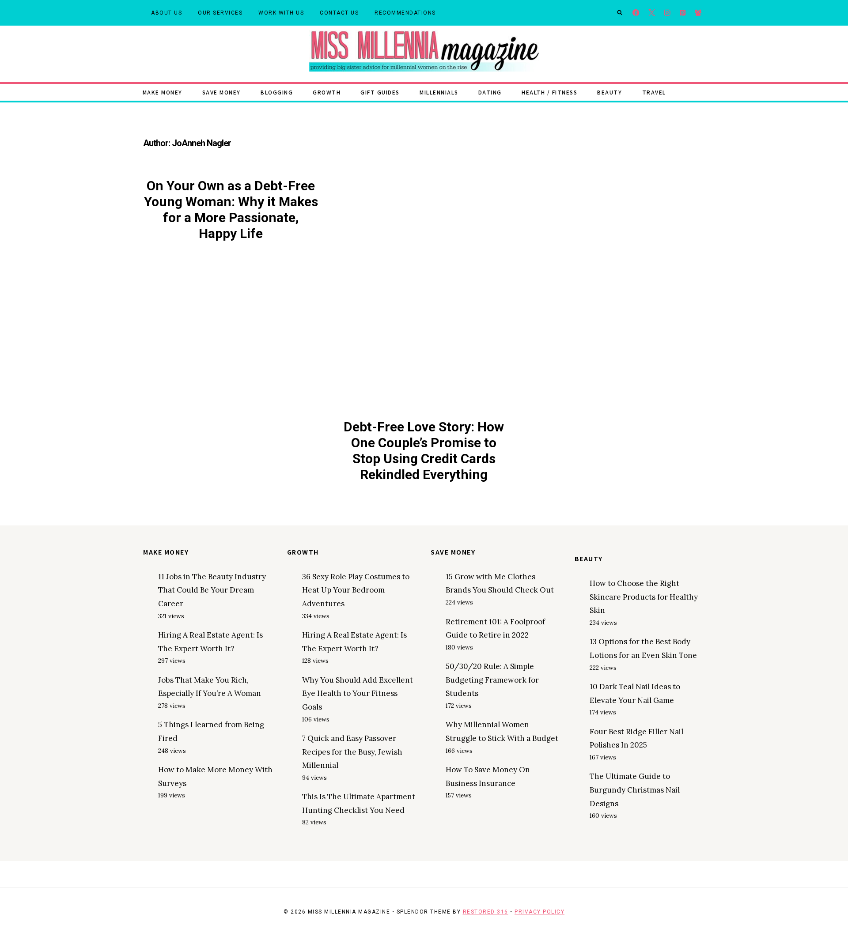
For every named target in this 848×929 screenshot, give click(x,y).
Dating (490, 92)
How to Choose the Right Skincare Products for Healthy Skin (644, 596)
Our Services (220, 13)
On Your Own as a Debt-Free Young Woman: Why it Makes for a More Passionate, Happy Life (231, 209)
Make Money (162, 92)
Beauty (609, 92)
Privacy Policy (539, 912)
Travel (654, 92)
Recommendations (405, 13)
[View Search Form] (619, 13)
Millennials (439, 92)
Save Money (221, 92)
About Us (166, 13)
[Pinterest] (682, 13)
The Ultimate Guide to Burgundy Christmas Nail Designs (635, 789)
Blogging (277, 92)
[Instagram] (667, 13)
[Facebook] (636, 13)
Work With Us (281, 13)
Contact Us (339, 13)
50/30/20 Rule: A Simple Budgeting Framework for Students (492, 679)
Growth (327, 92)
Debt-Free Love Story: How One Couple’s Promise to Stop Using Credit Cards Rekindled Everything (424, 450)
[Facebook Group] (698, 13)
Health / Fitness (549, 92)
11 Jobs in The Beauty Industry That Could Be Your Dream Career (212, 590)
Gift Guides (380, 92)
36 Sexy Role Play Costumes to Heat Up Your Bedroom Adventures (355, 590)
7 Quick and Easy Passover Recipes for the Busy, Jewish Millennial (352, 751)
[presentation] (423, 294)
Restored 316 (485, 912)
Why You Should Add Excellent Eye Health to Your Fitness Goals (357, 693)
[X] (652, 13)
